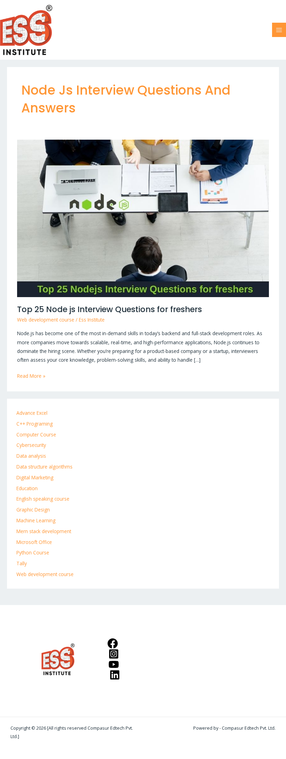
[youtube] (114, 664)
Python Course (32, 552)
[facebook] (113, 643)
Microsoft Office (34, 542)
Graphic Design (33, 509)
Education (27, 488)
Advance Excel (31, 413)
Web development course (45, 319)
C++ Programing (34, 423)
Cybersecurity (31, 445)
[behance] (115, 675)
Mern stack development (43, 531)
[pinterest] (114, 654)
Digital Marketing (34, 477)
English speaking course (42, 498)
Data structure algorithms (44, 466)
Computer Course (36, 434)
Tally (21, 563)
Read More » (31, 375)
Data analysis (31, 455)
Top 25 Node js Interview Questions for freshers (109, 309)
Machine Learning (35, 520)
